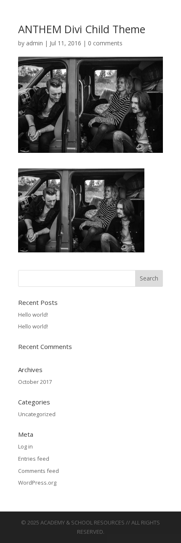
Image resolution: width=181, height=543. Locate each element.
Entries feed (33, 458)
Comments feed (38, 471)
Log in (25, 446)
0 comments (105, 43)
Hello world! (33, 314)
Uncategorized (37, 414)
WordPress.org (37, 482)
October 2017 (35, 382)
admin (34, 43)
